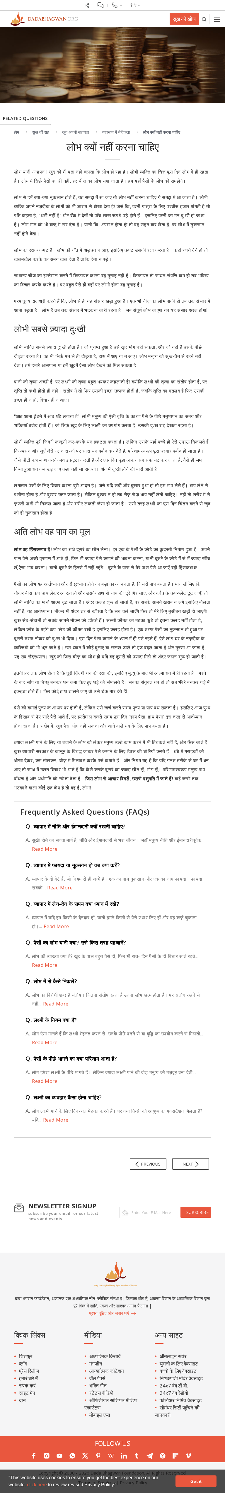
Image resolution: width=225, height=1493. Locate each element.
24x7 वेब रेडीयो (174, 1393)
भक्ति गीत (98, 1385)
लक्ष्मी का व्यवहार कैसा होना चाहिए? (63, 1097)
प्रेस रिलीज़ (29, 1371)
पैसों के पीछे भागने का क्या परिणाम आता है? (71, 1058)
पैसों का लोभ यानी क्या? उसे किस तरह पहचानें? (75, 942)
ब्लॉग (23, 1363)
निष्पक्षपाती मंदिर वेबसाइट (181, 1378)
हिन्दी (133, 5)
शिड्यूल (25, 1356)
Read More (44, 849)
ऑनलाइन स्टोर (173, 1356)
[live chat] (100, 5)
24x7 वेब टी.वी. (174, 1385)
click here (37, 1484)
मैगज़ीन (95, 1363)
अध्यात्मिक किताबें (104, 1356)
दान (22, 1400)
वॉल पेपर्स (97, 1378)
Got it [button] (196, 1481)
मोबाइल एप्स (99, 1415)
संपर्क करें (27, 1385)
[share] (87, 5)
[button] (119, 1485)
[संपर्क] (116, 5)
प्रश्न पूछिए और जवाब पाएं (109, 1313)
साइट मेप (27, 1393)
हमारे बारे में (28, 1378)
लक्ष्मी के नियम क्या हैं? (51, 1019)
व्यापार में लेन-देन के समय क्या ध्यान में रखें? (72, 903)
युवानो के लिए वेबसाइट (179, 1363)
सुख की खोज (184, 19)
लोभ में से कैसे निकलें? (51, 981)
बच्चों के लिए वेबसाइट (178, 1371)
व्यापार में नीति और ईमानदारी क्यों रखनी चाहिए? (75, 826)
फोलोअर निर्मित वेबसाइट (181, 1400)
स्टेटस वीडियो (101, 1393)
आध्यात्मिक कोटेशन (106, 1371)
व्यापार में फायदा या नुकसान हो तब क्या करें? (72, 865)
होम (16, 132)
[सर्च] (204, 19)
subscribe (197, 1212)
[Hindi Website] (41, 18)
